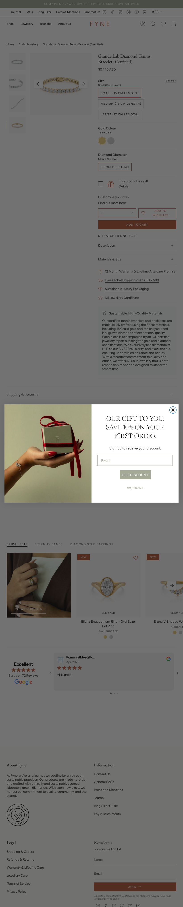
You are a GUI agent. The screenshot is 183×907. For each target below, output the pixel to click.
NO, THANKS (135, 488)
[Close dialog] (173, 410)
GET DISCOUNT (135, 474)
